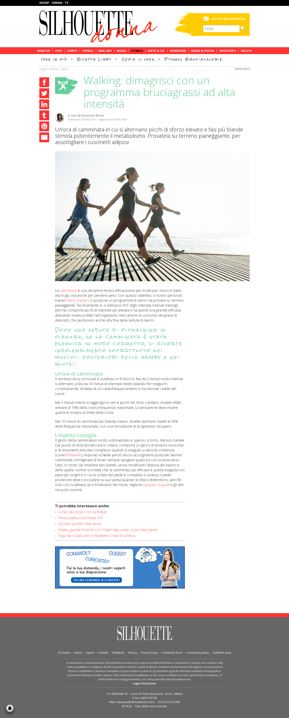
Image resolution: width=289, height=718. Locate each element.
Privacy (132, 652)
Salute (246, 51)
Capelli (88, 51)
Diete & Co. (156, 51)
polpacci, (151, 484)
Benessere (178, 51)
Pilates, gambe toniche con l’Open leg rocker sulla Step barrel (107, 529)
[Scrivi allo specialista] (120, 567)
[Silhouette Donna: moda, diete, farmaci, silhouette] (115, 26)
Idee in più (54, 59)
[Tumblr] (44, 115)
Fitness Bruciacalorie (194, 59)
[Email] (44, 137)
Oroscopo (227, 51)
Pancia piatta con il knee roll (80, 517)
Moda (121, 51)
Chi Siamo (64, 652)
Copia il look (138, 59)
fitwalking (76, 455)
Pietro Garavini (77, 300)
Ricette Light (94, 59)
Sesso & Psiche (202, 51)
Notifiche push (222, 652)
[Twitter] (44, 93)
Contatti (103, 652)
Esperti (90, 652)
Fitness (137, 51)
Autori (78, 652)
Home (43, 69)
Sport (64, 69)
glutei (165, 484)
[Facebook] (44, 82)
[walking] (152, 216)
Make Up (43, 51)
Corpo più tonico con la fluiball (82, 511)
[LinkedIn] (44, 104)
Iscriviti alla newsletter (228, 18)
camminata (68, 290)
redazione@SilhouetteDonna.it (135, 702)
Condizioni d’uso (172, 652)
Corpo (72, 51)
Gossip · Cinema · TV (53, 3)
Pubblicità (118, 652)
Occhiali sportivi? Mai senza (79, 523)
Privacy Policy (149, 652)
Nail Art (105, 51)
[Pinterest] (44, 126)
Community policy (197, 652)
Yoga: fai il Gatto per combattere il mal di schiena (96, 535)
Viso (58, 51)
